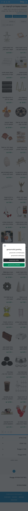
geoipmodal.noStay (14, 260)
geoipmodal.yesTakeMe (14, 265)
